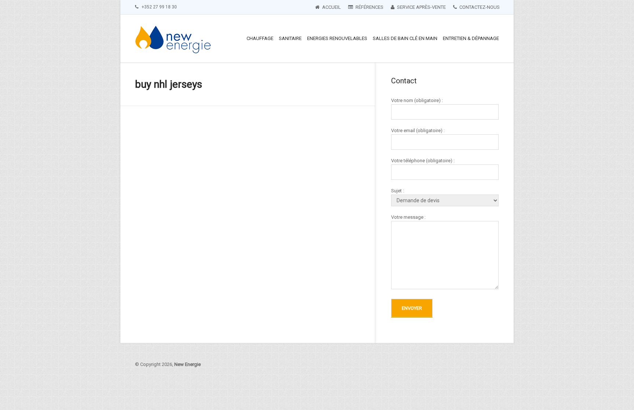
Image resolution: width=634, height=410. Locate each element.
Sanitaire (290, 38)
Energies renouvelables (337, 38)
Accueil (331, 7)
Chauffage (260, 38)
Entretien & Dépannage (471, 38)
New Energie (187, 364)
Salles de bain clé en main (405, 38)
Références (368, 7)
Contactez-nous (479, 7)
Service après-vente (421, 7)
